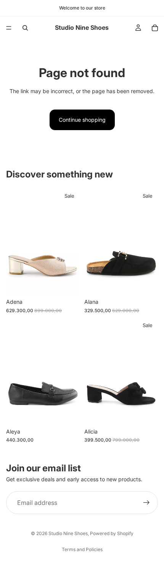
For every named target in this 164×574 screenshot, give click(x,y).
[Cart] (154, 27)
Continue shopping (82, 119)
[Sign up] (146, 503)
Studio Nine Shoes (68, 533)
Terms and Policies (82, 549)
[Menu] (9, 28)
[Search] (25, 27)
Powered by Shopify (111, 533)
